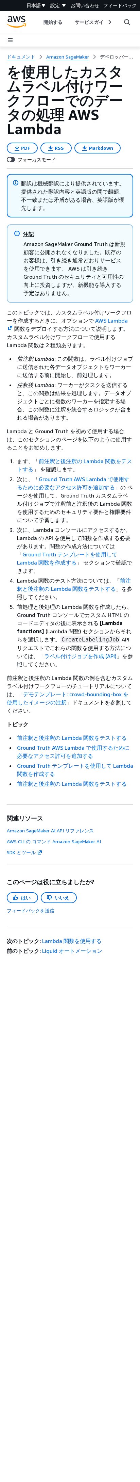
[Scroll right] (109, 22)
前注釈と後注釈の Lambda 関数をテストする (72, 737)
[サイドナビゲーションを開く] (10, 40)
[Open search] (127, 22)
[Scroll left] (38, 22)
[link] (116, 56)
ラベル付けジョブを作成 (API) (80, 656)
